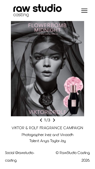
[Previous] (41, 120)
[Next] (54, 120)
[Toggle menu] (84, 10)
